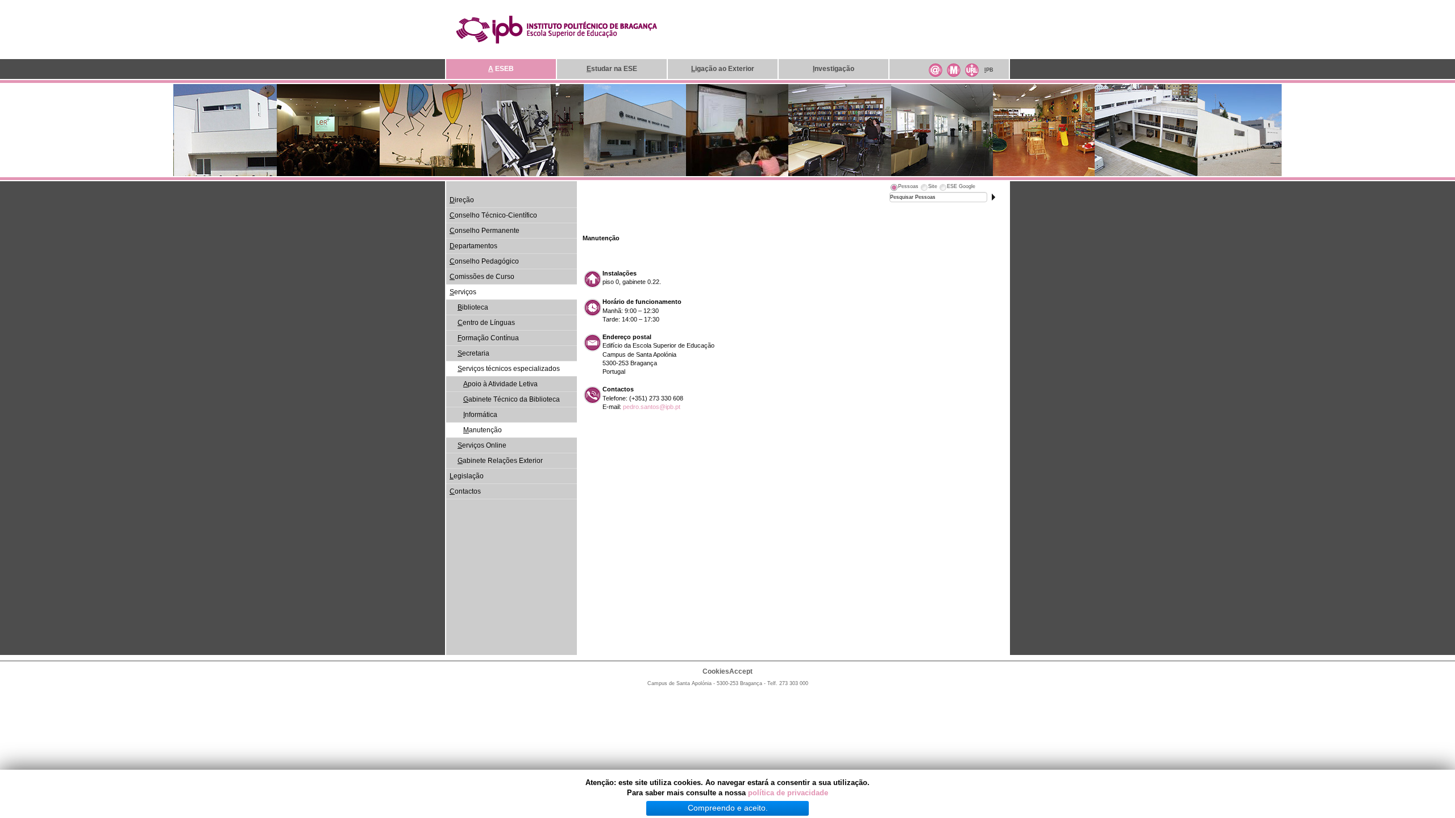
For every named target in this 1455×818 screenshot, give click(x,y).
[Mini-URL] (972, 68)
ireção (462, 200)
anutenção (482, 430)
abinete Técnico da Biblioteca (511, 399)
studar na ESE (612, 69)
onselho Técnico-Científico (493, 215)
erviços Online (482, 445)
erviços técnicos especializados (509, 369)
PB (988, 70)
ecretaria (473, 353)
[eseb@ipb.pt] (935, 68)
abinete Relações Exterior (500, 461)
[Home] (556, 29)
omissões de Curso (482, 277)
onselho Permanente (484, 231)
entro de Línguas (486, 323)
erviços (463, 292)
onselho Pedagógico (484, 261)
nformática (480, 415)
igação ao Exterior (722, 69)
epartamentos (473, 246)
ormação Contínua (488, 338)
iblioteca (473, 307)
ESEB (501, 69)
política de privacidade (788, 792)
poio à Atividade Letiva (500, 384)
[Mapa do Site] (953, 68)
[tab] (903, 188)
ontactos (465, 491)
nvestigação (833, 69)
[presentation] (903, 188)
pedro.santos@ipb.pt (651, 406)
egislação (467, 476)
